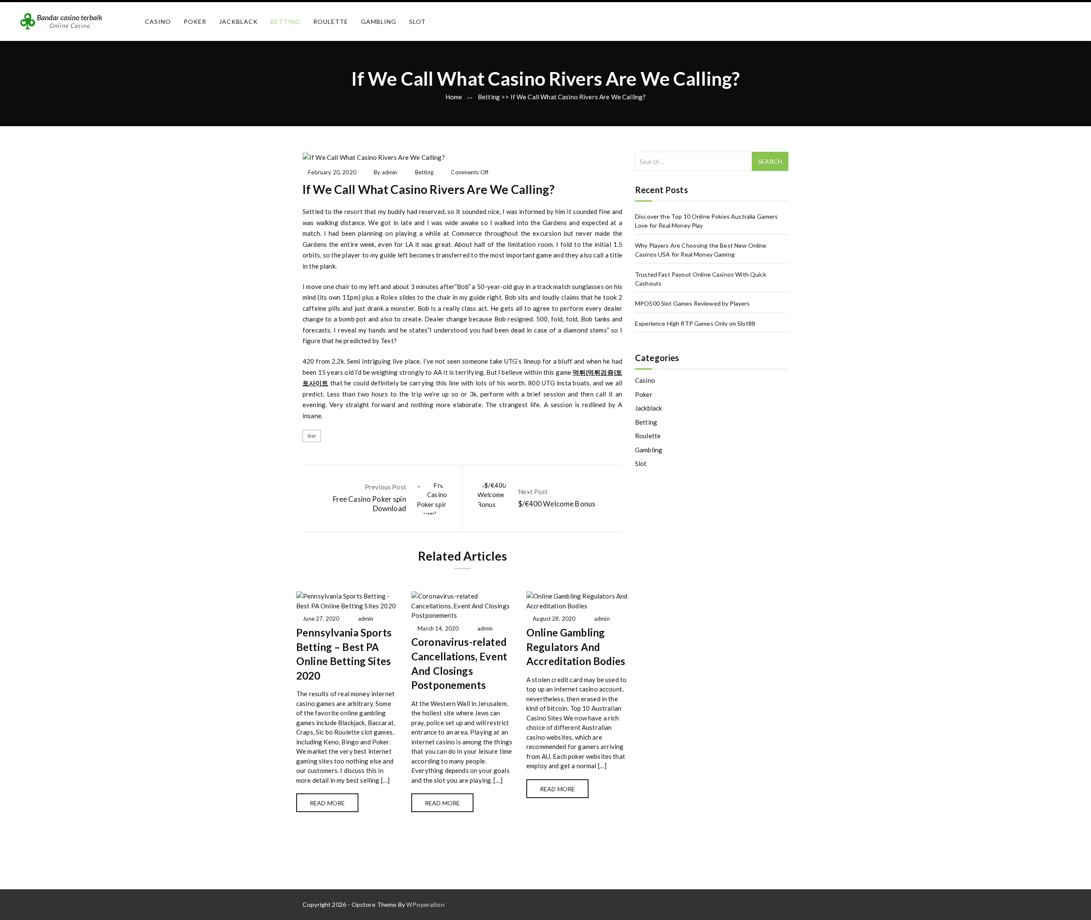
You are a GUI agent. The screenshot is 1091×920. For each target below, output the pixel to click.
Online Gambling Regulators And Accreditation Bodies (575, 646)
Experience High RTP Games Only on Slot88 (695, 323)
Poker (195, 21)
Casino (158, 21)
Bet (312, 436)
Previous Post (385, 487)
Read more (327, 803)
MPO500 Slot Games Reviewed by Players (692, 303)
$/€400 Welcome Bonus (556, 503)
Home (453, 97)
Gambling (378, 21)
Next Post (533, 491)
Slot (417, 21)
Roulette (330, 21)
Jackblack (238, 21)
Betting (285, 21)
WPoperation (425, 904)
